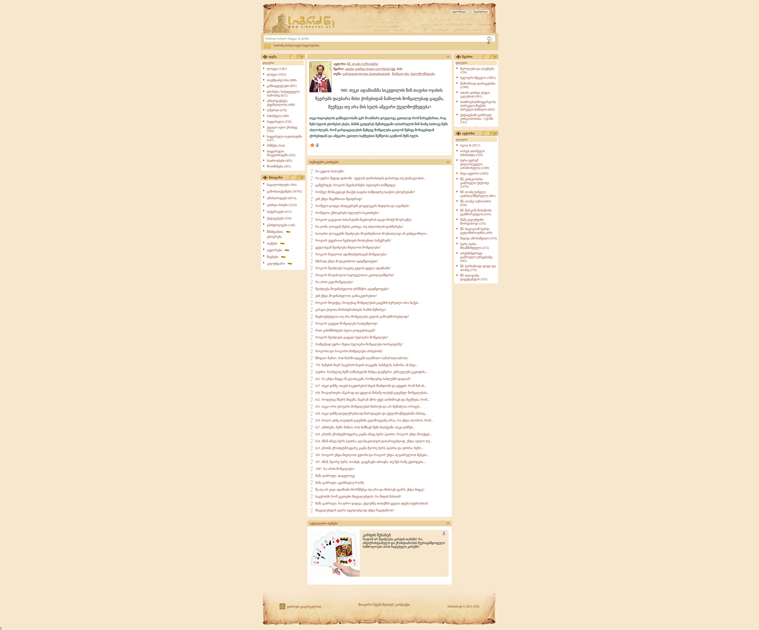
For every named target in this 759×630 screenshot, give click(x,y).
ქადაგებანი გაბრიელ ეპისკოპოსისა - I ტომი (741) (476, 118)
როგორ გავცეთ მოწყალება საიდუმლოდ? (346, 323)
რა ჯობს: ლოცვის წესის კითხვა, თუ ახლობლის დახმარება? (359, 226)
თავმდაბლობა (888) (281, 80)
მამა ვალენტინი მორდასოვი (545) (473, 221)
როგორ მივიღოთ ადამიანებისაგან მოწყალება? (351, 254)
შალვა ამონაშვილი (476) (478, 238)
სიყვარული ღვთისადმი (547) (284, 138)
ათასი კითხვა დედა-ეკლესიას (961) (475, 94)
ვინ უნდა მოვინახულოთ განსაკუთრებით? (346, 296)
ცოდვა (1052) (276, 74)
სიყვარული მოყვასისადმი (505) (281, 153)
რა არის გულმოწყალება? (334, 282)
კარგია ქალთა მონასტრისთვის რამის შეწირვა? (350, 309)
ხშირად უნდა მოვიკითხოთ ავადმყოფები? (346, 261)
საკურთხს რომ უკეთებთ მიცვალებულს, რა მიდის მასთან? (358, 496)
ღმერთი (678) (277, 110)
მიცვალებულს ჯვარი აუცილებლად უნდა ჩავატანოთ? (354, 510)
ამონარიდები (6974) (281, 198)
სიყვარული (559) (279, 121)
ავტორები (275, 250)
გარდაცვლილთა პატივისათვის (366, 74)
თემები (273, 243)
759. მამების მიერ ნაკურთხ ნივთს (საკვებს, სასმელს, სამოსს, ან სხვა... (366, 365)
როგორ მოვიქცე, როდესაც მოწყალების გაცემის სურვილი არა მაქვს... (367, 302)
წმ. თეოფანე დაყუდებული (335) (473, 277)
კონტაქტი (403, 604)
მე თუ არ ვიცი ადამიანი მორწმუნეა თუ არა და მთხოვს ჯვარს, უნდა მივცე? (369, 489)
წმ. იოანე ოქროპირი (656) (475, 203)
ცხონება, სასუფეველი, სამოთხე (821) (283, 93)
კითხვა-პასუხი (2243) (282, 205)
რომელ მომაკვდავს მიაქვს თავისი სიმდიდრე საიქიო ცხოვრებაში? (365, 192)
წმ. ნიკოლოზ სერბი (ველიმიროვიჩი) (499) (476, 230)
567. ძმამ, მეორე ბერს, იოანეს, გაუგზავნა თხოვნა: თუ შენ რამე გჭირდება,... (370, 462)
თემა (273, 56)
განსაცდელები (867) (281, 86)
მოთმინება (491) (279, 166)
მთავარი (276, 177)
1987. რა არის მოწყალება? (335, 468)
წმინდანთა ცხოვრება (276, 234)
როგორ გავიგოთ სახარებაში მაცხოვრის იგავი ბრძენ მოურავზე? (363, 219)
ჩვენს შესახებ (383, 604)
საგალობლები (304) (281, 184)
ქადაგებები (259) (279, 218)
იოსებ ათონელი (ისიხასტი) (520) (472, 153)
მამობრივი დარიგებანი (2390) (477, 85)
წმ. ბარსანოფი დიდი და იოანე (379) (478, 268)
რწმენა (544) (276, 145)
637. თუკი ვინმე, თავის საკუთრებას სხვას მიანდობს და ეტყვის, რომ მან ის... (371, 385)
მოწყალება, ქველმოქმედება (413, 74)
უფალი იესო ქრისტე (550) (282, 129)
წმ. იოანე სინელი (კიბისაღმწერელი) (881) (478, 193)
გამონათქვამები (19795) (284, 191)
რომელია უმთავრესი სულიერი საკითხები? (347, 212)
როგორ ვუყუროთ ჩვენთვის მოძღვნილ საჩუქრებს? (353, 240)
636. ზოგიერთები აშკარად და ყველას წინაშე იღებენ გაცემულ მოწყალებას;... (372, 392)
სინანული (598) (278, 116)
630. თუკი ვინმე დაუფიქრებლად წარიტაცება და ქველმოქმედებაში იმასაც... (371, 413)
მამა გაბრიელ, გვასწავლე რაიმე (339, 482)
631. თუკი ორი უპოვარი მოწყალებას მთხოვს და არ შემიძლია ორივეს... (368, 406)
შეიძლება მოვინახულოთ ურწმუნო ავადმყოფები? (352, 289)
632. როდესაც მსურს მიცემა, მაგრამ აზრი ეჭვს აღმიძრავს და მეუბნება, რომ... (372, 399)
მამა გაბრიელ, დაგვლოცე (335, 475)
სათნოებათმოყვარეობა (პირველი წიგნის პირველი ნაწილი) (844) (478, 105)
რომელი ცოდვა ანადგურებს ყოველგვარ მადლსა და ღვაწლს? (362, 206)
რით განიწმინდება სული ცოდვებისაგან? (345, 330)
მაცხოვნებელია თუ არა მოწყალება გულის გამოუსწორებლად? (362, 316)
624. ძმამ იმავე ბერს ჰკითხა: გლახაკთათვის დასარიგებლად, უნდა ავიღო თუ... (373, 441)
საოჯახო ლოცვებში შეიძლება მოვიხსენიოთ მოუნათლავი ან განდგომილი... (371, 233)
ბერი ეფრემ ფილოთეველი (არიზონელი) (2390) (474, 164)
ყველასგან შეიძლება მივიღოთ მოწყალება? (348, 247)
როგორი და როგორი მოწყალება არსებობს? (349, 351)
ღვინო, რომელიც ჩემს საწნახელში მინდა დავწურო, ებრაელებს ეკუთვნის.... (371, 372)
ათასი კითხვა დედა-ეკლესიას (367, 69)
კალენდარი (277, 263)
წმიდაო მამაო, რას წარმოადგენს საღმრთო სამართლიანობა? (361, 358)
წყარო (467, 56)
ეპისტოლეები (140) (281, 225)
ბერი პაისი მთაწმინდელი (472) (474, 245)
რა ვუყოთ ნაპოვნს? (329, 171)
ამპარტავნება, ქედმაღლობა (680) (281, 102)
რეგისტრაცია (480, 11)
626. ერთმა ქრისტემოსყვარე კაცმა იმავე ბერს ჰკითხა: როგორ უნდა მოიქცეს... (373, 434)
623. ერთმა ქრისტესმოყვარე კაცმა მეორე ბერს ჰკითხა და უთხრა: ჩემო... (369, 448)
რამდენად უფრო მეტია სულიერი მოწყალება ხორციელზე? (359, 344)
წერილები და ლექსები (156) (477, 70)
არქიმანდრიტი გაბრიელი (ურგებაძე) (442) (476, 257)
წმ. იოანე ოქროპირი (362, 64)
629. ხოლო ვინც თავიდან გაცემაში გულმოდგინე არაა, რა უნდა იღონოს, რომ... (374, 420)
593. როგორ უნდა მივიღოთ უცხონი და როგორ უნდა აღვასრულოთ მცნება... (372, 455)
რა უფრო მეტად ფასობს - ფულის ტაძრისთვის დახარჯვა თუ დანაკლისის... (370, 178)
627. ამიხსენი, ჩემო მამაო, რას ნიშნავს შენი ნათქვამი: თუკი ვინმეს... (365, 427)
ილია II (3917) (470, 145)
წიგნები (273, 257)
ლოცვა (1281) (277, 68)
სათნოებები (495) (279, 160)
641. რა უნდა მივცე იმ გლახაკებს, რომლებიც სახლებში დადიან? (363, 379)
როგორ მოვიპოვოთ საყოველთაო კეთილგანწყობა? (354, 275)
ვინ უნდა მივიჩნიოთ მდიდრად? (338, 199)
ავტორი (468, 133)
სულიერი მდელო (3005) (478, 77)
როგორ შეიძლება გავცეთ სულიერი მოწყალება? (351, 337)
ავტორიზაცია (459, 11)
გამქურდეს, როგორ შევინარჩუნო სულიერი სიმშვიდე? (355, 185)
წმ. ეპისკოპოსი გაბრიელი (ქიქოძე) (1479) (474, 183)
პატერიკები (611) (279, 211)
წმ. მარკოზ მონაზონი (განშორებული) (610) (476, 212)
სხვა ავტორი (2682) (474, 173)
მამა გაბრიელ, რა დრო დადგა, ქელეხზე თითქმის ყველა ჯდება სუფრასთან (371, 503)
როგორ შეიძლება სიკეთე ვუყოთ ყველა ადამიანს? (353, 268)
